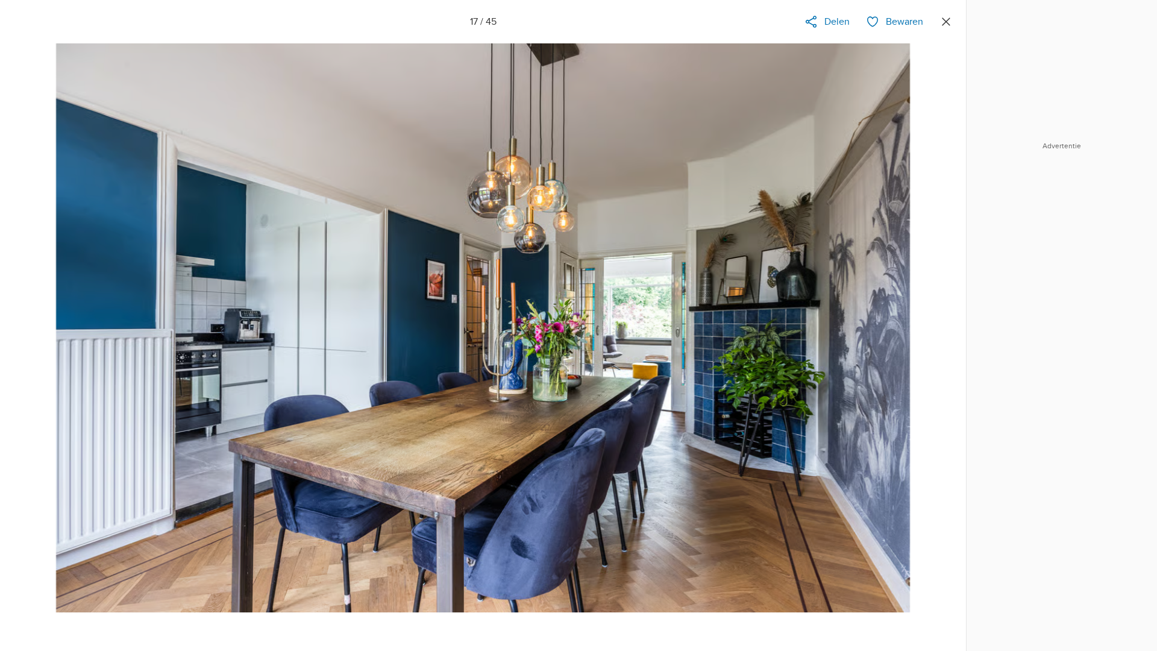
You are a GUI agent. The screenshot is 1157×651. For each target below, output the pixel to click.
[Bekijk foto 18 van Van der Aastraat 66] (938, 341)
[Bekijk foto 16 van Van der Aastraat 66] (27, 341)
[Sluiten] (946, 21)
